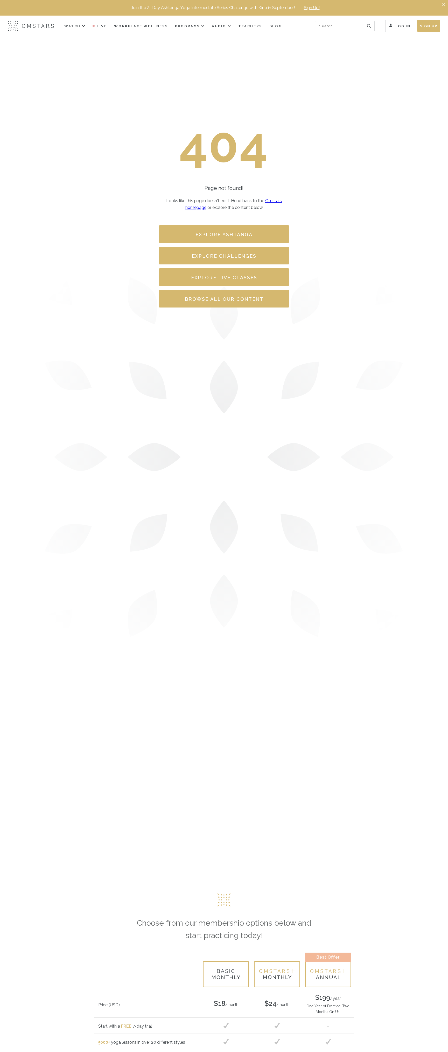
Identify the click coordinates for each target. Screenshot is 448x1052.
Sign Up (428, 26)
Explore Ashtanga (224, 234)
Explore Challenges (224, 256)
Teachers (250, 26)
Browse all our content (224, 299)
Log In (402, 26)
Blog (275, 26)
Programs (187, 26)
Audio (219, 26)
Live (102, 26)
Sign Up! (312, 7)
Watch (72, 26)
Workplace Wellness (141, 26)
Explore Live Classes (224, 277)
